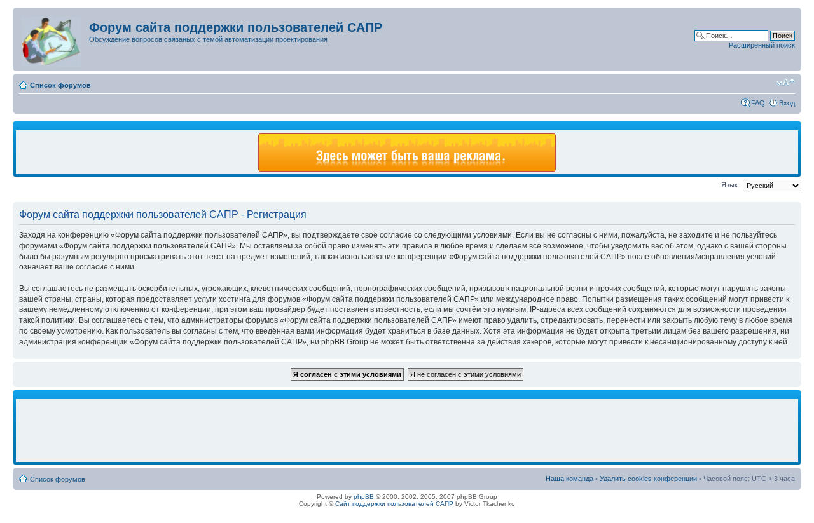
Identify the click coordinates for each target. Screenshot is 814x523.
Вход (787, 103)
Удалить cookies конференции (648, 478)
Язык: (730, 185)
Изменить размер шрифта (785, 82)
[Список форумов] (52, 39)
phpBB (364, 496)
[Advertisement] (407, 430)
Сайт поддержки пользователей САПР (394, 503)
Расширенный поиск (762, 45)
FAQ (758, 103)
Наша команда (569, 478)
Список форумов (60, 85)
